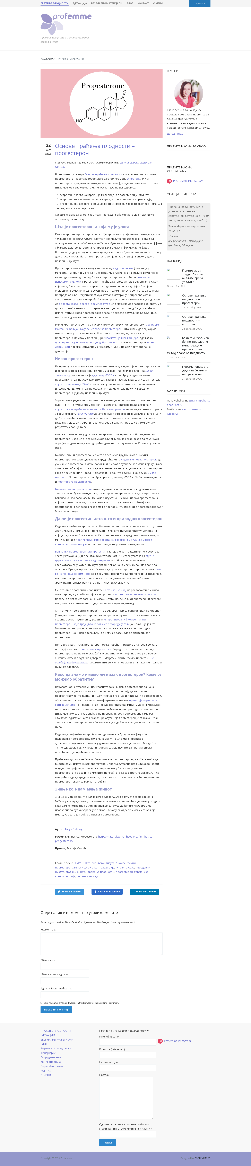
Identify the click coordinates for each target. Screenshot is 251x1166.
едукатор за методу (71, 384)
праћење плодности (100, 872)
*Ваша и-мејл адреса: (54, 974)
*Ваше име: (48, 960)
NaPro (86, 863)
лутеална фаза (125, 867)
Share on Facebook (109, 891)
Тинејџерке (48, 1053)
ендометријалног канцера (120, 338)
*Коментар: (48, 929)
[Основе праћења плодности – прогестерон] (102, 103)
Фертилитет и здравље (56, 1048)
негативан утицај (114, 590)
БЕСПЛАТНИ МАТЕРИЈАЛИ (106, 3)
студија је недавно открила (139, 459)
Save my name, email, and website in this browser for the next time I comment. (81, 1002)
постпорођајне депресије (74, 481)
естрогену (133, 178)
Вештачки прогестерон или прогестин (80, 551)
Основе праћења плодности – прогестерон (194, 299)
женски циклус (83, 867)
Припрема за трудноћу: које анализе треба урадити (192, 276)
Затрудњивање (51, 1057)
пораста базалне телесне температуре (84, 304)
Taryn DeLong (73, 829)
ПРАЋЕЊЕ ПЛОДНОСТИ (55, 3)
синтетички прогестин (96, 649)
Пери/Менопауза (52, 1066)
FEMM (77, 863)
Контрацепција (51, 1061)
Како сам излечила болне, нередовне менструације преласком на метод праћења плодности (188, 345)
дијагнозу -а (103, 375)
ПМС (83, 872)
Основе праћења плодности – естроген (194, 320)
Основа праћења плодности (103, 174)
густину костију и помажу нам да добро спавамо (87, 342)
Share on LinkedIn (146, 891)
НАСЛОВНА (47, 58)
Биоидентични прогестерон (74, 489)
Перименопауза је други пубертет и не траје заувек (195, 370)
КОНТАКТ (143, 3)
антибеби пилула (103, 863)
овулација (72, 872)
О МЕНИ (158, 3)
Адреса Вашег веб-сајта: (56, 988)
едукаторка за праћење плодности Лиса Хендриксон (90, 409)
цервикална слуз (87, 876)
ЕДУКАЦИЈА (80, 3)
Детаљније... (175, 133)
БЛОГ (130, 3)
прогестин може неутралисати (135, 594)
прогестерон (124, 872)
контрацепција (104, 867)
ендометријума (123, 268)
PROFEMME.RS (202, 1158)
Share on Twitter (72, 891)
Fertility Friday (85, 413)
